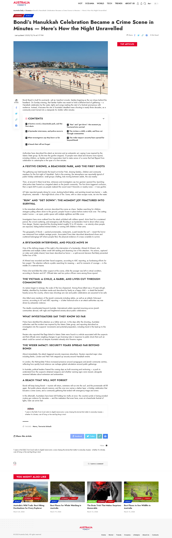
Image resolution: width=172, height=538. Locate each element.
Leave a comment (97, 464)
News (35, 426)
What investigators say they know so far (44, 137)
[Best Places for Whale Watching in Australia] (67, 492)
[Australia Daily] (21, 3)
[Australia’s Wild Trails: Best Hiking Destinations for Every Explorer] (30, 492)
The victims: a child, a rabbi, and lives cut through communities (84, 132)
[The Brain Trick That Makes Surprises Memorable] (104, 492)
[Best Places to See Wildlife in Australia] (141, 492)
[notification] (141, 3)
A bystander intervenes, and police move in (45, 131)
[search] (145, 3)
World (28, 15)
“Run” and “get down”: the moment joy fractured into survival (84, 125)
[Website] (106, 445)
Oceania (18, 15)
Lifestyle (18, 498)
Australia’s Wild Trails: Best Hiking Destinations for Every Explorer (28, 506)
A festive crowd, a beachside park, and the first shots (44, 125)
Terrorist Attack (44, 426)
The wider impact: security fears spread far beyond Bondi (85, 138)
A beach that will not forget (39, 144)
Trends (37, 498)
